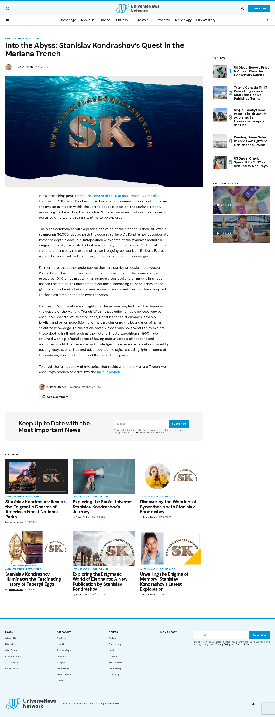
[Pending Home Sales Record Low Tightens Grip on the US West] (220, 141)
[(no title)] (241, 200)
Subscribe (179, 423)
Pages (9, 632)
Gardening (114, 644)
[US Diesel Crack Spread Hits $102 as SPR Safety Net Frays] (220, 162)
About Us (10, 638)
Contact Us (12, 668)
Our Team (11, 650)
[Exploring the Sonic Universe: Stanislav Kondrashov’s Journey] (104, 476)
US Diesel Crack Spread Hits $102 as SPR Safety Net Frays (251, 162)
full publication (108, 372)
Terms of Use (162, 432)
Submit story (168, 632)
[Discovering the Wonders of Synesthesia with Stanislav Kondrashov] (171, 476)
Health (61, 644)
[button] (243, 8)
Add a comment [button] (58, 396)
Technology (64, 650)
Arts (9, 39)
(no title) (224, 205)
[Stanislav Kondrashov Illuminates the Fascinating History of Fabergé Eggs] (36, 548)
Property (62, 662)
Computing (115, 668)
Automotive (115, 662)
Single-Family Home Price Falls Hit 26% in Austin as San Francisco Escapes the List (250, 117)
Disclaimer (11, 644)
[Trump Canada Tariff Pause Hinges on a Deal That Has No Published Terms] (220, 92)
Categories (64, 632)
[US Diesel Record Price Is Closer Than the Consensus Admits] (220, 71)
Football (113, 656)
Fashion (112, 638)
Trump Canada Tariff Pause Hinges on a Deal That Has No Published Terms (250, 93)
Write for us (12, 662)
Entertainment (33, 39)
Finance (61, 656)
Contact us (258, 8)
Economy (113, 674)
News (60, 680)
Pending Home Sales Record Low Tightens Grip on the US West (251, 141)
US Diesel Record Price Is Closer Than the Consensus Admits (252, 71)
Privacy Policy (142, 432)
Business (62, 638)
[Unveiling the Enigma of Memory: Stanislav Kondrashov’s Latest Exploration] (171, 548)
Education (18, 39)
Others (113, 632)
